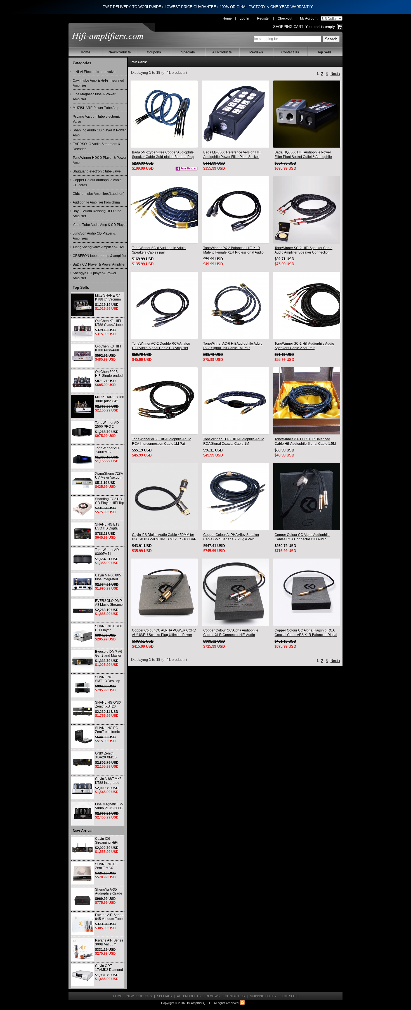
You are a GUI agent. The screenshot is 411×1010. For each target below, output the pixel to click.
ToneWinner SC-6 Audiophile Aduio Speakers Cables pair (159, 250)
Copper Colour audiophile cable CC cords (97, 182)
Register (263, 18)
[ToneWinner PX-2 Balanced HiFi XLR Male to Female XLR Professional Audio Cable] (235, 209)
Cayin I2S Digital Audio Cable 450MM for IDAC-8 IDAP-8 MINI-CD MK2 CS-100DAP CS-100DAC (164, 537)
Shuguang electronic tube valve (97, 171)
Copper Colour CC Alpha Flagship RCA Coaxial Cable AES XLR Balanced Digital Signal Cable (306, 632)
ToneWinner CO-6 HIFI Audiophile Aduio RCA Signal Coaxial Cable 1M (233, 441)
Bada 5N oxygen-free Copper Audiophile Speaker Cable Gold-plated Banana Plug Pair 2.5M (163, 154)
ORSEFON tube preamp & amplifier (99, 256)
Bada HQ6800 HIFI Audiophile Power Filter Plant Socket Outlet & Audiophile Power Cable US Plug (303, 154)
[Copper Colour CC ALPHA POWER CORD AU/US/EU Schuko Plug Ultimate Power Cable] (164, 592)
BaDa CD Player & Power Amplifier (99, 264)
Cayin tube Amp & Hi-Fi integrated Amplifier (98, 83)
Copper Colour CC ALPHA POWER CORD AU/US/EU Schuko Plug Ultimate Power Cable (164, 632)
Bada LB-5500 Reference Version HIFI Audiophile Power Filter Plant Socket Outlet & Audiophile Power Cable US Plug (234, 154)
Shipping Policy (263, 996)
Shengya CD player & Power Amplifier (94, 275)
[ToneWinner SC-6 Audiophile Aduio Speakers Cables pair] (164, 209)
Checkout (285, 18)
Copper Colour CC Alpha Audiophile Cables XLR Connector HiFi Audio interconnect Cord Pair (230, 632)
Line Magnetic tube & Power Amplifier (94, 96)
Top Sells (324, 52)
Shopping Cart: (288, 27)
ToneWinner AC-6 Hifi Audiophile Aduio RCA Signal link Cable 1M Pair (233, 346)
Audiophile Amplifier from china (96, 202)
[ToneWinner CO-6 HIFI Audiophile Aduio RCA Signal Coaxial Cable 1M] (235, 401)
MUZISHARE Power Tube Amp (96, 108)
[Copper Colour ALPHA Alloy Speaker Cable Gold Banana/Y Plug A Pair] (235, 496)
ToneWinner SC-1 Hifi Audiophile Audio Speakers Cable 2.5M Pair (304, 346)
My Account (308, 18)
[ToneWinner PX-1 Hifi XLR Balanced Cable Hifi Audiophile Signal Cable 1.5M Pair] (306, 401)
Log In (244, 18)
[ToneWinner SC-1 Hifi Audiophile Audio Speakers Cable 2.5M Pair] (306, 305)
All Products (222, 52)
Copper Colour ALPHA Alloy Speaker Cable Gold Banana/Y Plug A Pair (231, 537)
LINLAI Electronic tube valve (94, 72)
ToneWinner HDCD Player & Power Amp (99, 160)
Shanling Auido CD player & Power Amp (99, 132)
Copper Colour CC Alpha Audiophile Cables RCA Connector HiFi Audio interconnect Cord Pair (302, 537)
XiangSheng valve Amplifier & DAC (99, 247)
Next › (335, 74)
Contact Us (290, 52)
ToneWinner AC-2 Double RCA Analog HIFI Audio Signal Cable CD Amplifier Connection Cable (161, 346)
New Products (119, 52)
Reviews (256, 52)
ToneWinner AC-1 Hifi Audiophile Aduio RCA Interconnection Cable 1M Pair (161, 441)
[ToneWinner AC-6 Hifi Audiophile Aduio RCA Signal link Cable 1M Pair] (235, 305)
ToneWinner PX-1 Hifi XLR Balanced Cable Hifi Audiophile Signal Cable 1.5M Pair (305, 441)
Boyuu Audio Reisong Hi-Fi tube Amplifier (97, 213)
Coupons (154, 52)
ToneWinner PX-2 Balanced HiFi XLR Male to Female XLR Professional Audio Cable (233, 250)
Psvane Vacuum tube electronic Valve (97, 119)
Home (227, 18)
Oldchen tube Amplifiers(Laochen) (98, 194)
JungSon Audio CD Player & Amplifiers (94, 235)
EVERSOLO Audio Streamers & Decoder (96, 146)
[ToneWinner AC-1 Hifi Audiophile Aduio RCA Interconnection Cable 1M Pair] (164, 401)
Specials (188, 52)
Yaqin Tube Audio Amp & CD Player (100, 225)
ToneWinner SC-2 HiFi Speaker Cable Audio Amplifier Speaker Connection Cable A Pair (303, 250)
